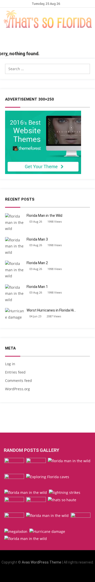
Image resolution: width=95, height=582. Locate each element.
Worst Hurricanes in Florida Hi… (51, 310)
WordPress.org (17, 388)
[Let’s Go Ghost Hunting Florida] (36, 504)
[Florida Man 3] (69, 461)
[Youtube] (59, 574)
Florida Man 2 (37, 263)
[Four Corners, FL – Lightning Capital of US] (64, 493)
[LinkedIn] (43, 574)
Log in (10, 363)
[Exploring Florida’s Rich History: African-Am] (14, 504)
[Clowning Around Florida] (14, 520)
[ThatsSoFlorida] (47, 19)
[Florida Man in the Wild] (25, 493)
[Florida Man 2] (47, 516)
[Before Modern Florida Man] (80, 520)
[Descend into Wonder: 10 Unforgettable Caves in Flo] (47, 477)
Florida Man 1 (37, 287)
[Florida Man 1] (25, 539)
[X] (51, 574)
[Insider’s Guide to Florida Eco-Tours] (36, 465)
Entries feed (15, 372)
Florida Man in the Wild (44, 216)
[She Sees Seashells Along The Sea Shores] (14, 481)
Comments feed (18, 380)
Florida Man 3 (37, 239)
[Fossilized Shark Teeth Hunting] (15, 532)
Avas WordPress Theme (41, 562)
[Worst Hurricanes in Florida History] (47, 532)
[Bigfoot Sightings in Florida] (14, 465)
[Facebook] (35, 574)
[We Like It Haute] (62, 500)
